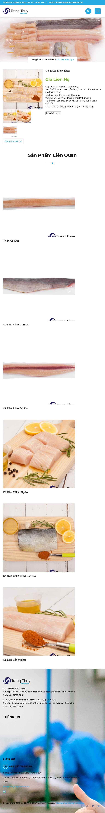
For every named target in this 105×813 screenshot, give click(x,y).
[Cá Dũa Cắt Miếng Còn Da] (52, 537)
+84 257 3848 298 (35, 2)
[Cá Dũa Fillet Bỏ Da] (52, 370)
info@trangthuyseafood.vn (69, 2)
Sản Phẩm (49, 59)
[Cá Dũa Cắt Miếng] (52, 621)
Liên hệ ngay (53, 113)
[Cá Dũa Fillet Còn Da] (52, 286)
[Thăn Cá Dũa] (52, 202)
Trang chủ (36, 59)
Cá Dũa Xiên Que (65, 59)
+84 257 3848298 (20, 766)
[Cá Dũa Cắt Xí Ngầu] (52, 454)
